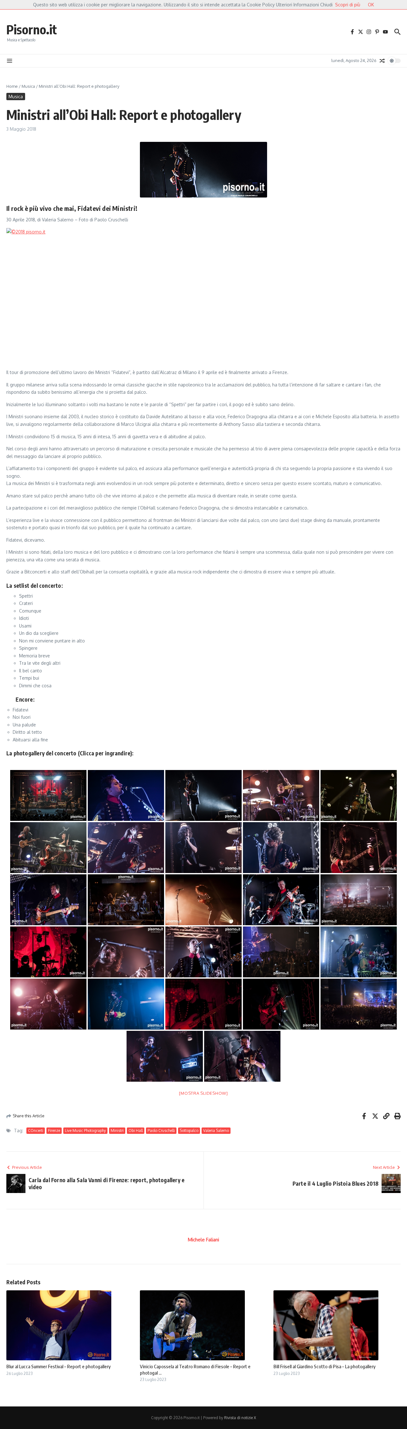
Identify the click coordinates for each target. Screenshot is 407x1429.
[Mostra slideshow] (203, 1093)
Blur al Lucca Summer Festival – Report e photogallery (58, 1366)
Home (12, 86)
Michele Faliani (203, 1240)
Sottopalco (189, 1130)
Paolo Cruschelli (161, 1130)
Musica (28, 86)
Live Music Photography (85, 1130)
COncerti (35, 1130)
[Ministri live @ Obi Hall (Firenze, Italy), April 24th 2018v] (48, 795)
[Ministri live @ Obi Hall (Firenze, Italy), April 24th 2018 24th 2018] (48, 951)
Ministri (117, 1130)
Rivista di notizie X (240, 1417)
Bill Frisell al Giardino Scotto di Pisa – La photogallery (324, 1366)
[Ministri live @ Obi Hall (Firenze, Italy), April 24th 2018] (126, 795)
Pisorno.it (31, 29)
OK (371, 4)
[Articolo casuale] (382, 60)
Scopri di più (347, 4)
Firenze (54, 1130)
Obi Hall (135, 1130)
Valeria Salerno (216, 1130)
